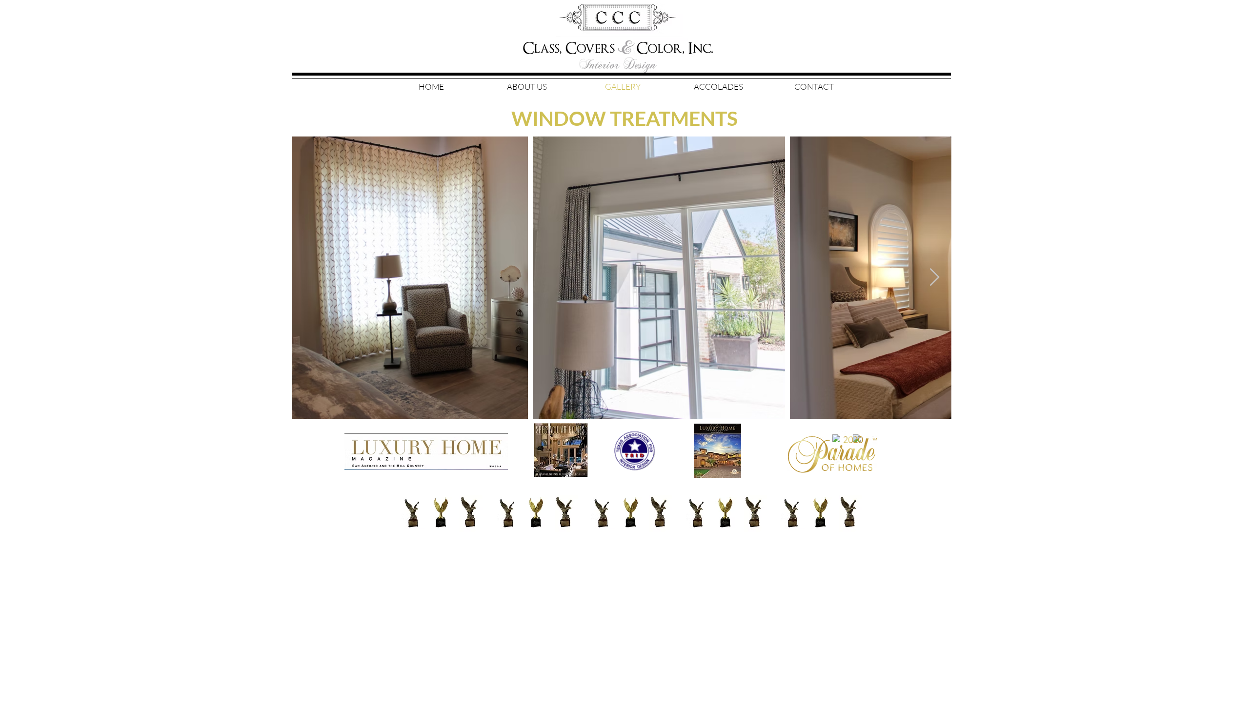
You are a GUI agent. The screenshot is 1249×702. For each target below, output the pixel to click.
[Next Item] (934, 277)
